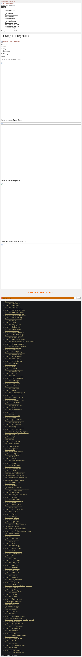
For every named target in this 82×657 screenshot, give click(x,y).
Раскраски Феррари (11, 502)
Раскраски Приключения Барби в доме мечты (18, 586)
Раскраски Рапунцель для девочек (15, 339)
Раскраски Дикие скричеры (13, 650)
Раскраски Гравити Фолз (12, 482)
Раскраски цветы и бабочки (13, 419)
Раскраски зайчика (10, 365)
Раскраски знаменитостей (12, 26)
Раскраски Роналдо (11, 458)
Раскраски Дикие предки (12, 363)
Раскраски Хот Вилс (11, 516)
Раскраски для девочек (11, 23)
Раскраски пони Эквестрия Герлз (15, 310)
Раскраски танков (10, 395)
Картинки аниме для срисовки (14, 451)
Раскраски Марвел (10, 18)
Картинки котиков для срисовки (14, 480)
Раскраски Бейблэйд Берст (13, 523)
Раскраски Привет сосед (12, 569)
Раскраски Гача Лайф (11, 538)
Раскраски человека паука (12, 327)
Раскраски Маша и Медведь (13, 591)
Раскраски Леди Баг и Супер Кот (15, 344)
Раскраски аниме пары (12, 305)
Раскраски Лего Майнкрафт (13, 351)
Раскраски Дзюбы (10, 581)
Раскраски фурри (10, 598)
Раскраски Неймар (10, 463)
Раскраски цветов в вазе (12, 404)
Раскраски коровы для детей (13, 394)
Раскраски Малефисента (12, 628)
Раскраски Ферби (10, 436)
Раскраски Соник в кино (12, 632)
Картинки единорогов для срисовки (16, 477)
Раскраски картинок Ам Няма (14, 309)
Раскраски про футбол (11, 326)
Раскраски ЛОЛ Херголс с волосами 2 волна (18, 531)
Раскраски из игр (9, 16)
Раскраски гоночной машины (14, 377)
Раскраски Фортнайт (11, 565)
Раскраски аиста (10, 484)
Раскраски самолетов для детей (14, 334)
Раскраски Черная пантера (13, 422)
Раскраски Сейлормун (11, 587)
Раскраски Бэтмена (10, 399)
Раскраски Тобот (10, 450)
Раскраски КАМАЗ (10, 633)
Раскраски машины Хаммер (13, 506)
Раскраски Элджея (10, 642)
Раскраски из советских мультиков (15, 346)
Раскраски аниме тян (11, 307)
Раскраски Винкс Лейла (12, 382)
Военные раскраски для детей (14, 336)
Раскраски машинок (10, 21)
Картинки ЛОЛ (9, 439)
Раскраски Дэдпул (10, 514)
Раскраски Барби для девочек (14, 370)
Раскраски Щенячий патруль (13, 490)
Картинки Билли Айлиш (12, 606)
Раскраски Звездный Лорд (13, 548)
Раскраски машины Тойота (13, 504)
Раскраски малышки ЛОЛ (12, 416)
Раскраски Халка (10, 550)
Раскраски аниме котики (12, 303)
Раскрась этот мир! (10, 10)
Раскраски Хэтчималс (11, 643)
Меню (3, 7)
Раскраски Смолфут (11, 470)
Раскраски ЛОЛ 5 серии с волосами (15, 524)
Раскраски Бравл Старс (12, 545)
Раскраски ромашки (11, 507)
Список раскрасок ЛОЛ (12, 446)
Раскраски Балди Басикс (12, 518)
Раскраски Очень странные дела (14, 652)
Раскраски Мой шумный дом (13, 356)
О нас (6, 12)
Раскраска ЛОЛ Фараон (12, 492)
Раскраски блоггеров (10, 27)
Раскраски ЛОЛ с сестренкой (13, 429)
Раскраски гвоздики (11, 366)
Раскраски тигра (10, 407)
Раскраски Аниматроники (12, 467)
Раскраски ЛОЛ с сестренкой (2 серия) (16, 431)
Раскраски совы (10, 411)
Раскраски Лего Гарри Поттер (14, 509)
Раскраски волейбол (11, 322)
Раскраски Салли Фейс (12, 519)
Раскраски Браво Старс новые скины (16, 635)
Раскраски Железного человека (14, 421)
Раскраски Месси (10, 456)
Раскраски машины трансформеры (15, 315)
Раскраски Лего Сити (11, 511)
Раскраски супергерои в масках (14, 312)
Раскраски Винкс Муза (12, 385)
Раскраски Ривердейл (11, 577)
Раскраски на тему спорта (13, 324)
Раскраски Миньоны (11, 485)
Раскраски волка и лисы (12, 358)
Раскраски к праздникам (12, 402)
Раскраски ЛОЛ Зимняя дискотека (15, 645)
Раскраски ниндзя (10, 640)
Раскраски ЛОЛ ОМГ (11, 608)
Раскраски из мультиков (11, 15)
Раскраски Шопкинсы (11, 448)
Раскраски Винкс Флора (12, 387)
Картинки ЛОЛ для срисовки (13, 487)
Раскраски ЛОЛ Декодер (12, 441)
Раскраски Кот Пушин (11, 570)
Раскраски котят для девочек (13, 337)
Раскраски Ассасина (11, 589)
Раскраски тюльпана (11, 368)
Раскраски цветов (10, 20)
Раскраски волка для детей (13, 360)
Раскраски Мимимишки (12, 497)
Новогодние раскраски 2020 (13, 618)
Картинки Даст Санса (11, 604)
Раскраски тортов (10, 417)
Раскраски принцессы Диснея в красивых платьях (20, 341)
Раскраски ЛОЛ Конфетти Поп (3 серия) (17, 433)
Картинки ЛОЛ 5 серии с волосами (15, 528)
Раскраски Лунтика (11, 594)
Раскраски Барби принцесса (13, 599)
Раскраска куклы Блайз (12, 496)
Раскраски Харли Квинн (12, 582)
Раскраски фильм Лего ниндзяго (14, 314)
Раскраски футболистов (12, 540)
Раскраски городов (10, 302)
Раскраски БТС (9, 536)
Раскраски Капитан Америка (13, 553)
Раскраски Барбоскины (12, 572)
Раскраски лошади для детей (13, 405)
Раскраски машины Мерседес (14, 501)
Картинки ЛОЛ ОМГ (11, 609)
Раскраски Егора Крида (12, 455)
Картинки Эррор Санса (12, 603)
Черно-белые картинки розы (13, 601)
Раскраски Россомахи (11, 574)
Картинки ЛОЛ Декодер (12, 443)
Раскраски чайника (10, 390)
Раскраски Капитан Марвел (13, 552)
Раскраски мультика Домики (13, 354)
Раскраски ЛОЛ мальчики (12, 535)
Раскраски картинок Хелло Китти (15, 353)
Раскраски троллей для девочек (14, 332)
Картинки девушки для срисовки (15, 472)
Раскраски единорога (11, 479)
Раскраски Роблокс (10, 613)
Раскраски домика (10, 426)
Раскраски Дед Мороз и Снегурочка (16, 494)
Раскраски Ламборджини (12, 499)
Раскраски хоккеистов (11, 630)
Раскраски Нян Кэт (10, 558)
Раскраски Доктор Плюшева (13, 579)
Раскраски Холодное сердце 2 (14, 623)
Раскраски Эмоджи (11, 575)
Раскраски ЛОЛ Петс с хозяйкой (14, 428)
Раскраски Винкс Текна (12, 380)
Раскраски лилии (10, 375)
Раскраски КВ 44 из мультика (14, 626)
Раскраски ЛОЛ (9, 13)
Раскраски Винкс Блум (12, 388)
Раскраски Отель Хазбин (12, 621)
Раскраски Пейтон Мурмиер (13, 638)
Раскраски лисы (10, 412)
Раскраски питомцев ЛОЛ (12, 371)
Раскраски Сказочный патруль (14, 397)
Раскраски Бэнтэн (10, 584)
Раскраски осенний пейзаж (13, 465)
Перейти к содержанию (8, 1)
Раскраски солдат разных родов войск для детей (19, 620)
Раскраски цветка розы (12, 331)
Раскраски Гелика (10, 649)
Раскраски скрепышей (11, 615)
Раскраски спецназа (11, 596)
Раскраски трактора (11, 513)
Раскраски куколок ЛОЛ (12, 349)
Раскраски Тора (9, 557)
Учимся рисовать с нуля (12, 434)
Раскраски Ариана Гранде (13, 468)
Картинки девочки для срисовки (14, 475)
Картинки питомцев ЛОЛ (12, 547)
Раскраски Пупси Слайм (12, 560)
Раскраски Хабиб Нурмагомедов (15, 460)
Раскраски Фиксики (11, 592)
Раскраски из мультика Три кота (14, 400)
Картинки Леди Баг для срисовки (15, 473)
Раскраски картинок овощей (13, 319)
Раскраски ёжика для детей (13, 348)
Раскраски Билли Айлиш (12, 567)
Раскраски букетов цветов (13, 329)
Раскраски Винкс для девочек (14, 378)
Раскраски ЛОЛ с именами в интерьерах (17, 489)
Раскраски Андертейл (11, 611)
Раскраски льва (9, 414)
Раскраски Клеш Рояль (12, 564)
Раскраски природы (11, 320)
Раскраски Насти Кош (11, 625)
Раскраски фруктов (11, 373)
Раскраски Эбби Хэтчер (12, 562)
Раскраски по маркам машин (13, 317)
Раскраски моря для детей (13, 424)
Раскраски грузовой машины (13, 361)
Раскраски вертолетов (11, 647)
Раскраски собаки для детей (13, 409)
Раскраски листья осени (12, 462)
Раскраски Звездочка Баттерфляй (15, 616)
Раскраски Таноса (10, 555)
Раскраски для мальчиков (12, 24)
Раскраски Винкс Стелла (12, 383)
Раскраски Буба (9, 438)
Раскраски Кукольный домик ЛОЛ (15, 392)
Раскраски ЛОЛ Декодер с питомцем (16, 530)
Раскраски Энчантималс (12, 521)
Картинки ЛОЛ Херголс (12, 533)
